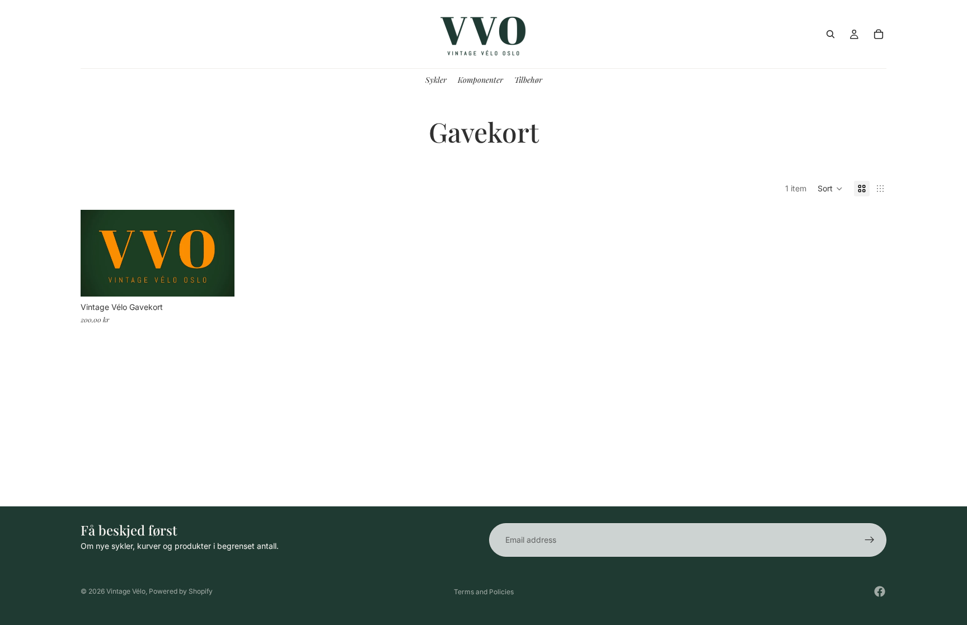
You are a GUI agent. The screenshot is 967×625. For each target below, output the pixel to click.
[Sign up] (869, 540)
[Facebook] (879, 591)
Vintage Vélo (125, 591)
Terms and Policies (484, 592)
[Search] (830, 34)
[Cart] (878, 34)
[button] (830, 188)
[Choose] (217, 279)
